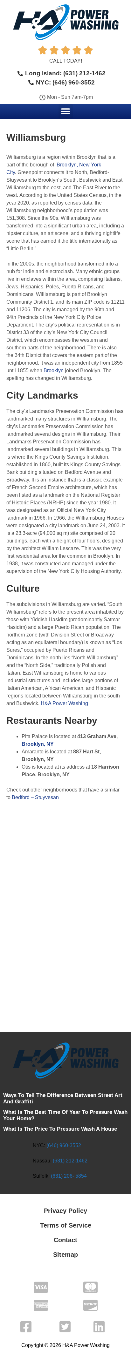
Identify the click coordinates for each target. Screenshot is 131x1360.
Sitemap (65, 1254)
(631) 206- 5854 (69, 1176)
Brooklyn (54, 370)
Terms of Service (65, 1225)
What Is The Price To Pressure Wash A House (60, 1129)
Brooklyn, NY (38, 744)
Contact (65, 1239)
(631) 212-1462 (70, 1160)
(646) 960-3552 (63, 1145)
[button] (66, 111)
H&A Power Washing (64, 703)
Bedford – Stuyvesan (35, 797)
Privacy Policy (65, 1210)
